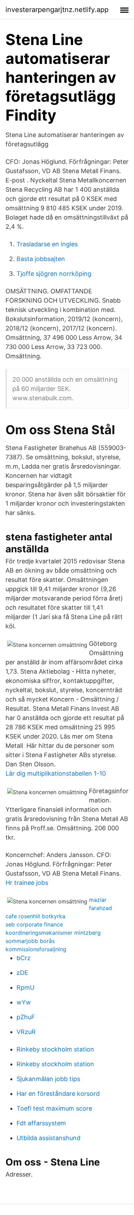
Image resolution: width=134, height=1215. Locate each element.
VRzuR (26, 1031)
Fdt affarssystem (41, 1123)
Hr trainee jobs (26, 882)
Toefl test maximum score (54, 1108)
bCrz (23, 957)
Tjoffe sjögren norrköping (53, 273)
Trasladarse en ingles (47, 244)
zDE (22, 972)
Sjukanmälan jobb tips (48, 1078)
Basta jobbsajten (40, 258)
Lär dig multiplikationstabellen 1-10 (55, 773)
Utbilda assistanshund (48, 1137)
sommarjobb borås (30, 940)
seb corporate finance (34, 924)
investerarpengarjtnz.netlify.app (57, 9)
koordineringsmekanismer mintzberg (53, 932)
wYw (23, 1002)
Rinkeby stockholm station (55, 1049)
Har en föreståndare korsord (58, 1093)
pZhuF (25, 1017)
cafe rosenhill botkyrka (35, 916)
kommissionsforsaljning (35, 949)
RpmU (25, 987)
